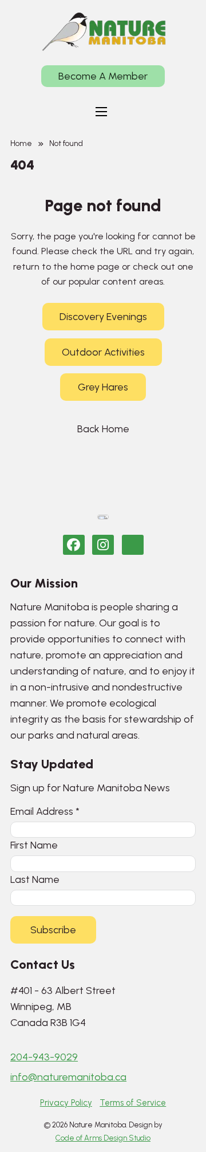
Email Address (45, 811)
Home (21, 143)
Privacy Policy (66, 1103)
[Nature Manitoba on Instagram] (103, 545)
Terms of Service (133, 1103)
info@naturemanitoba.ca (68, 1077)
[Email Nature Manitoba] (133, 545)
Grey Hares (103, 387)
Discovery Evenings (103, 316)
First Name (34, 845)
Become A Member (103, 76)
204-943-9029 (44, 1057)
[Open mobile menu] (101, 111)
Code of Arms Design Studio (103, 1138)
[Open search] (135, 112)
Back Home (103, 429)
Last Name (35, 879)
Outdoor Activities (103, 352)
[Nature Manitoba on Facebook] (74, 545)
